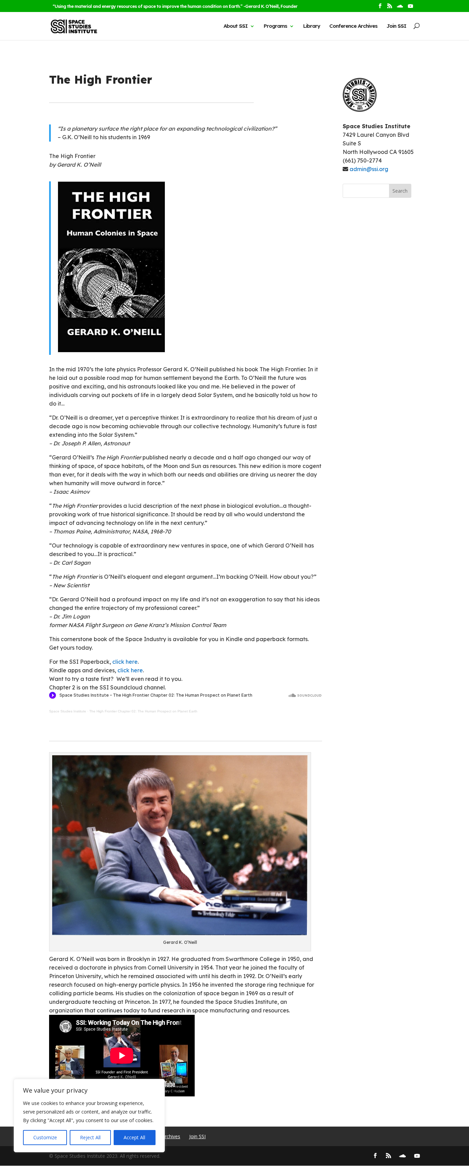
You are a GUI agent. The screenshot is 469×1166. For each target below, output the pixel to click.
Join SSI (396, 26)
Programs (275, 26)
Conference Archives (353, 26)
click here (125, 661)
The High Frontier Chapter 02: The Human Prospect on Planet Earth (143, 711)
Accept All (134, 1137)
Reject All (90, 1137)
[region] (89, 1115)
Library (311, 26)
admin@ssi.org (369, 169)
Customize (45, 1137)
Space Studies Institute (67, 711)
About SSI (236, 26)
